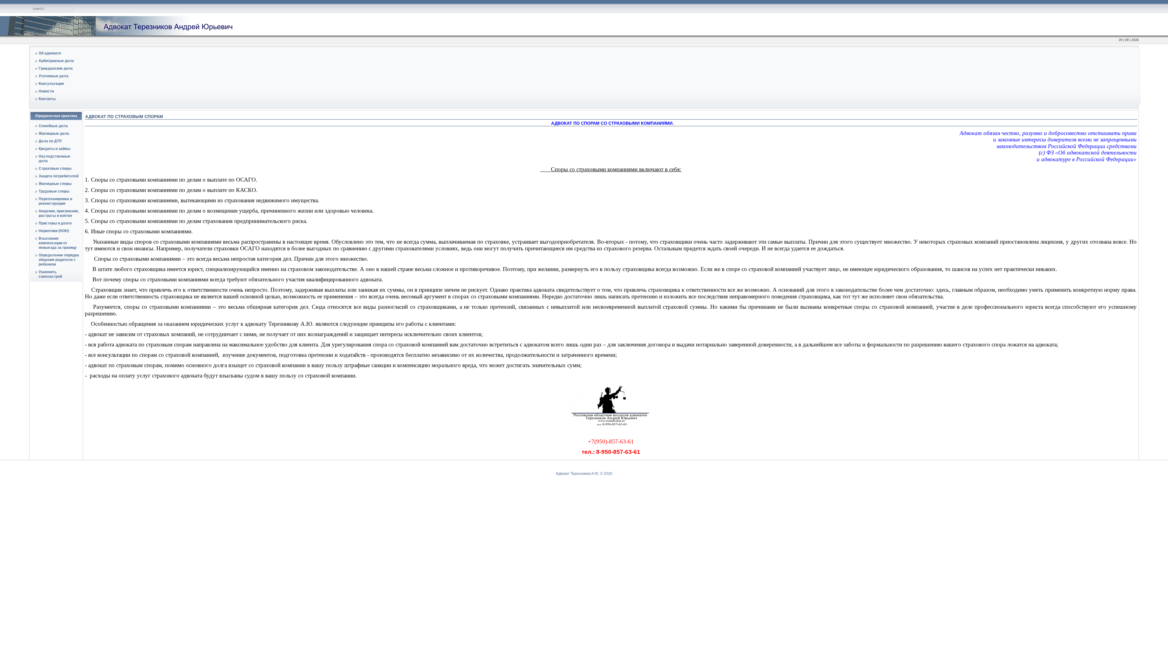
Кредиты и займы (54, 149)
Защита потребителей (58, 176)
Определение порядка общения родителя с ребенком (59, 259)
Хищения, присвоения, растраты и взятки (59, 213)
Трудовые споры (54, 191)
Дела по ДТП (50, 141)
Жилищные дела (54, 133)
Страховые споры (55, 168)
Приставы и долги (55, 223)
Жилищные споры (55, 184)
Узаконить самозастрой (50, 274)
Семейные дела (53, 126)
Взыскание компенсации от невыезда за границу (58, 243)
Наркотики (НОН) (54, 231)
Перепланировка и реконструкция (55, 201)
